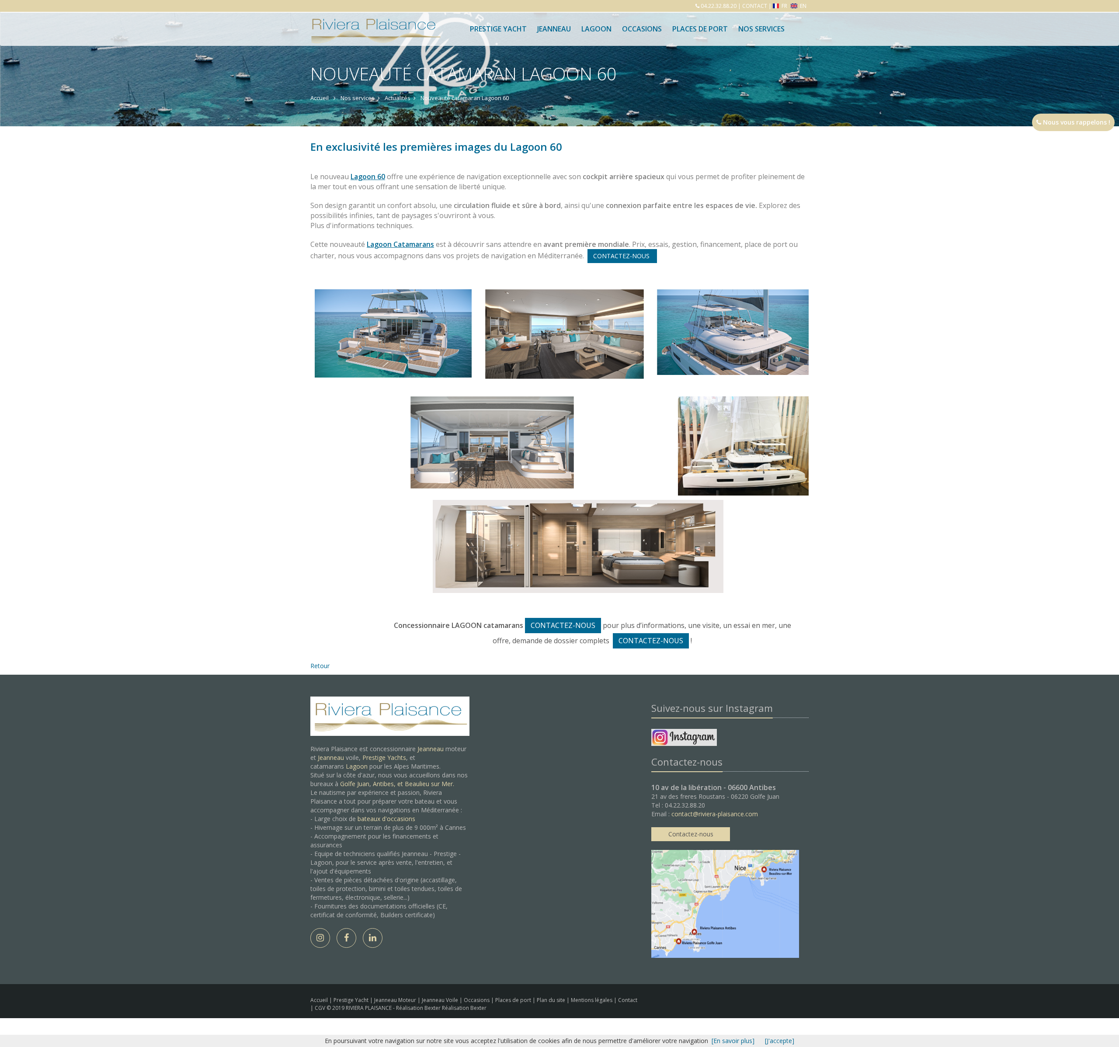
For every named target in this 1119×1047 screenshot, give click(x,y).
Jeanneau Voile (440, 1000)
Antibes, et (389, 784)
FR (784, 6)
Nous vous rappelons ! (1075, 122)
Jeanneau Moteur (395, 1000)
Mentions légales (592, 1000)
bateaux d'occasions (386, 819)
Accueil (319, 1000)
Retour (320, 666)
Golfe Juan (354, 784)
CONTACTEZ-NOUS (622, 256)
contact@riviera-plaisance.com (714, 814)
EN (802, 6)
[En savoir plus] (733, 1041)
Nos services (761, 29)
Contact (627, 1000)
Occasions (642, 29)
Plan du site (551, 1000)
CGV (321, 1008)
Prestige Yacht (498, 29)
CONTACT (754, 6)
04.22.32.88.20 (718, 6)
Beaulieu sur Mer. (429, 784)
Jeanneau (554, 29)
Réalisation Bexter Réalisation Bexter (441, 1008)
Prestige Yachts (384, 757)
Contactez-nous (690, 834)
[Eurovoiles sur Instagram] (684, 739)
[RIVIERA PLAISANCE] (375, 23)
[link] (400, 244)
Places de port (513, 1000)
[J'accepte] (779, 1041)
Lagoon (357, 766)
